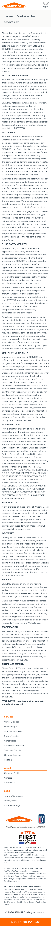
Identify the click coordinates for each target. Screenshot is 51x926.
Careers (8, 778)
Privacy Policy (10, 800)
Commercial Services (14, 745)
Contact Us (9, 782)
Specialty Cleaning (13, 750)
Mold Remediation (13, 731)
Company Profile (12, 773)
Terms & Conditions (13, 796)
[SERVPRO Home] (14, 4)
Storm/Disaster (11, 736)
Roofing (8, 760)
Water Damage (11, 722)
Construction (10, 741)
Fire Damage (10, 726)
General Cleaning (12, 755)
